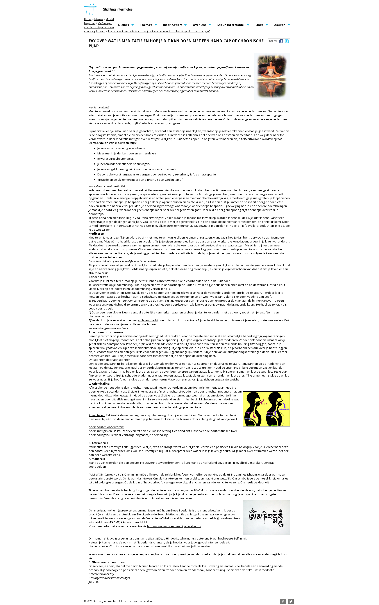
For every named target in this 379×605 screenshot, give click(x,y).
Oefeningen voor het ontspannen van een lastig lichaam (99, 27)
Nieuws (98, 19)
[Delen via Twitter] (287, 42)
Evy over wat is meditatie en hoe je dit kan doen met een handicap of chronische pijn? (159, 31)
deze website (104, 455)
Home (87, 19)
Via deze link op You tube (105, 546)
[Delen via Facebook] (281, 42)
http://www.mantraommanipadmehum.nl (174, 526)
